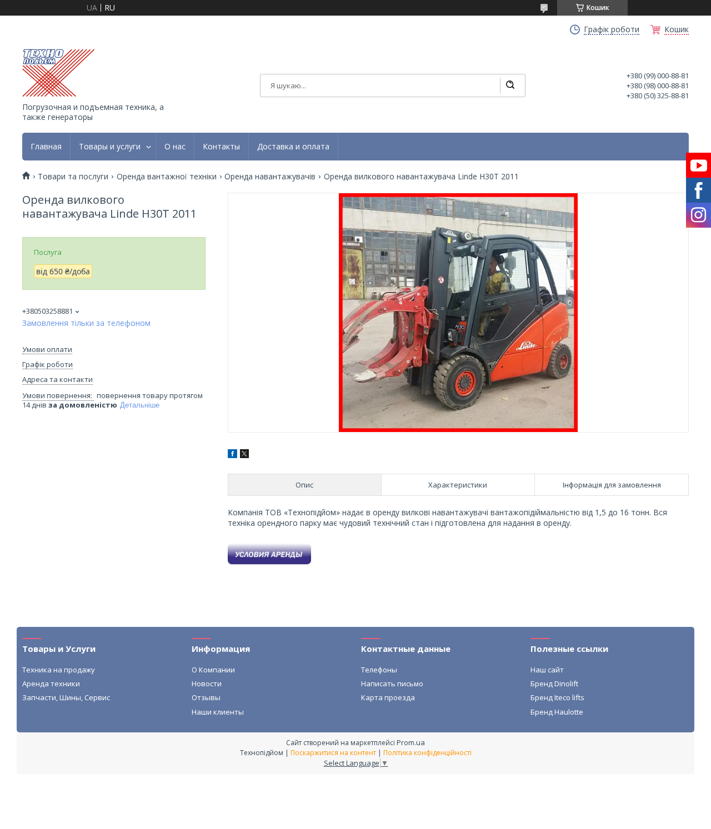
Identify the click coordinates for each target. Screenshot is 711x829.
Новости (207, 684)
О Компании (213, 670)
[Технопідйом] (58, 73)
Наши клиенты (218, 712)
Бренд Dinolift (554, 684)
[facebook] (232, 455)
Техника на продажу (58, 670)
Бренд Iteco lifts (557, 697)
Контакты (221, 147)
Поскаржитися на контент (333, 752)
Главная (46, 147)
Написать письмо (392, 684)
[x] (244, 455)
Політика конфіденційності (427, 752)
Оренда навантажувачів (270, 177)
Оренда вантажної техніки (167, 177)
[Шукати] (510, 85)
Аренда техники (51, 684)
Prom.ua (411, 742)
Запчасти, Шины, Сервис (66, 697)
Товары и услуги (110, 147)
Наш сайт (547, 670)
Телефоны (379, 670)
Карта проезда (388, 697)
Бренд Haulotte (556, 712)
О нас (175, 147)
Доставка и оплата (293, 147)
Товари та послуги (73, 177)
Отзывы (206, 697)
